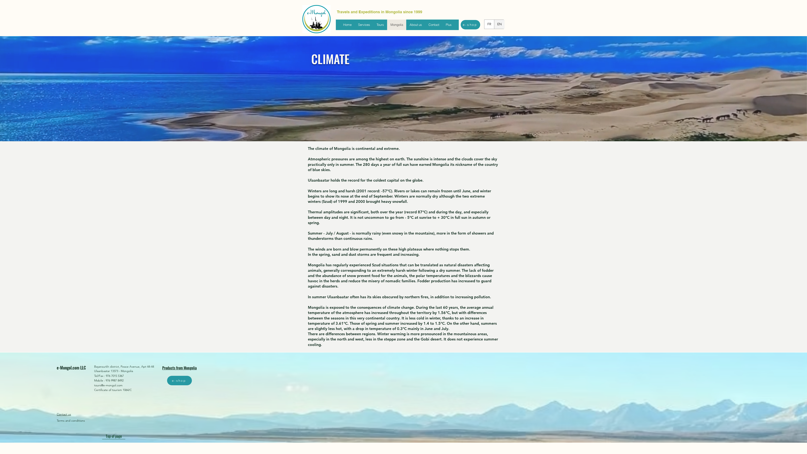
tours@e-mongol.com (108, 385)
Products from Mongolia (179, 368)
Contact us (64, 414)
